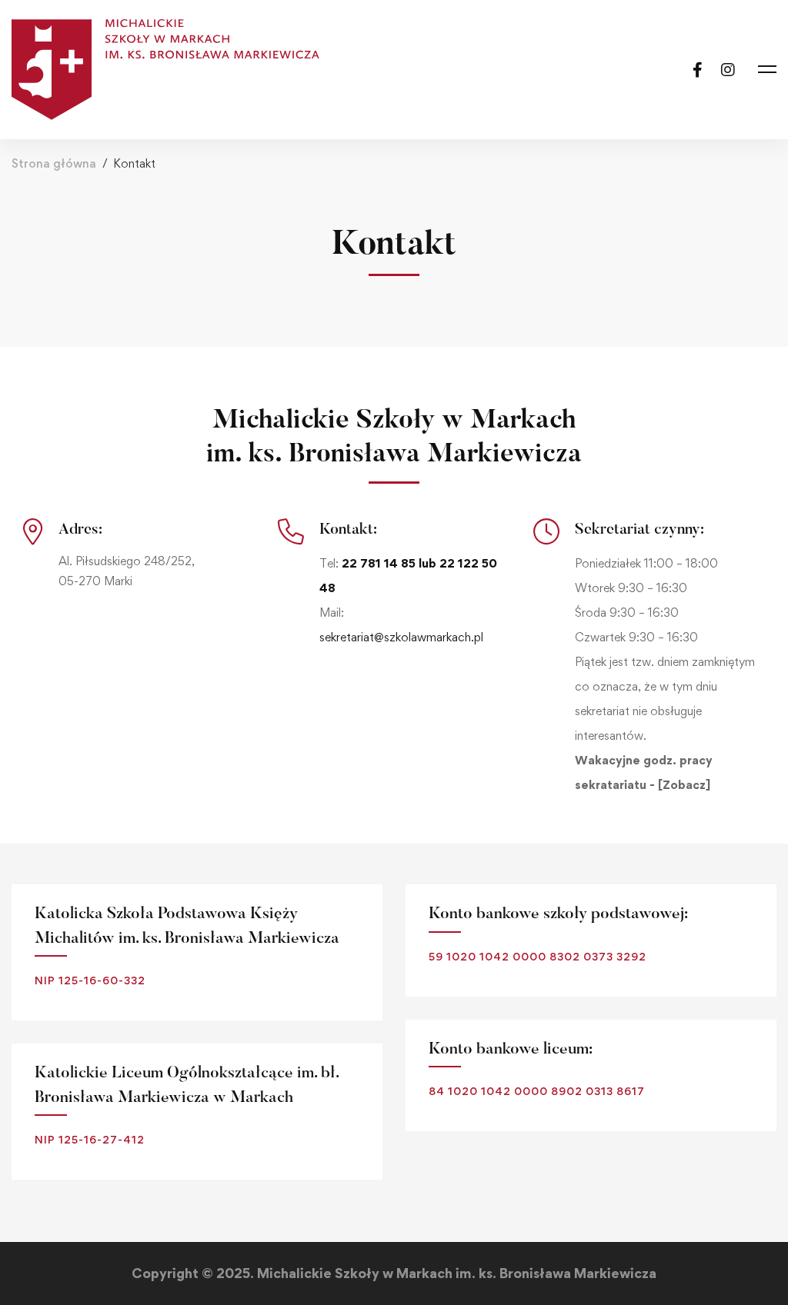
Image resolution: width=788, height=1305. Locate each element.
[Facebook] (697, 69)
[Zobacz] (684, 784)
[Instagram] (728, 69)
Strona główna (54, 163)
